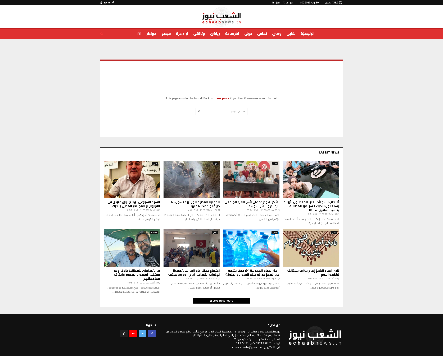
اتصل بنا (276, 2)
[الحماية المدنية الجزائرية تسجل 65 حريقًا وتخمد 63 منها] (192, 179)
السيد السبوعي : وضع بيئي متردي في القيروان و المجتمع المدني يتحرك (134, 204)
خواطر (151, 33)
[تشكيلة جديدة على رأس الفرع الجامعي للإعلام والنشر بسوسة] (251, 179)
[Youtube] (133, 333)
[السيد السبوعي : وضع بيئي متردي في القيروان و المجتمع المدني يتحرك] (132, 179)
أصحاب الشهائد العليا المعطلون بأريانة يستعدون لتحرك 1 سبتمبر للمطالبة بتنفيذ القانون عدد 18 (311, 206)
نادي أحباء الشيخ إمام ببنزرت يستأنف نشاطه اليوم (313, 272)
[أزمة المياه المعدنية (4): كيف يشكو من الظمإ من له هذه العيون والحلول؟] (251, 248)
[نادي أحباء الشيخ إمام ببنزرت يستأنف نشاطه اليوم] (311, 248)
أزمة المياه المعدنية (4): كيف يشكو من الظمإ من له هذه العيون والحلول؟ (252, 272)
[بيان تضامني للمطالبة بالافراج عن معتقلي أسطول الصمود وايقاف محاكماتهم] (132, 248)
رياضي (215, 33)
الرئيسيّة (307, 33)
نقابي (291, 33)
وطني (276, 33)
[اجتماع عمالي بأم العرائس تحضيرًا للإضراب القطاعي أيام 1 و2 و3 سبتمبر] (192, 248)
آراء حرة (182, 33)
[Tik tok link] (101, 2)
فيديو (166, 33)
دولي (248, 33)
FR (139, 33)
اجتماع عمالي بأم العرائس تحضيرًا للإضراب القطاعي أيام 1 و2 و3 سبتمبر (194, 272)
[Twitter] (142, 333)
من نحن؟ (288, 2)
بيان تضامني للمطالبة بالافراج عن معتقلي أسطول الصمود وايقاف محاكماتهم (136, 275)
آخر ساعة (232, 33)
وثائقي (199, 33)
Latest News (329, 152)
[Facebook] (152, 333)
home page (221, 98)
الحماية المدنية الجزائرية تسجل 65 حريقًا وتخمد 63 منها (195, 204)
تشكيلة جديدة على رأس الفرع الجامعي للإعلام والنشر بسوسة (251, 204)
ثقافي (262, 33)
